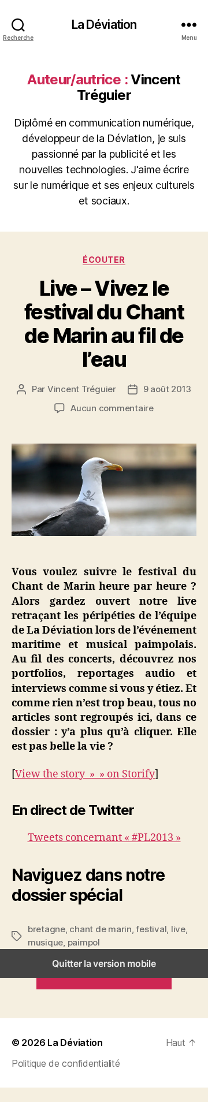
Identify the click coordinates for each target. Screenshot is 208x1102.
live (178, 929)
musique (45, 942)
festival (151, 929)
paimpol (84, 942)
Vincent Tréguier (81, 389)
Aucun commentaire (112, 408)
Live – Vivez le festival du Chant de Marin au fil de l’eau (104, 324)
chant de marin (100, 929)
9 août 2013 (167, 389)
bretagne (46, 929)
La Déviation (104, 24)
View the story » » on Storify (85, 774)
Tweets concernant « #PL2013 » (104, 837)
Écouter (104, 260)
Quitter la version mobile (103, 963)
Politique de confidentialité (66, 1063)
